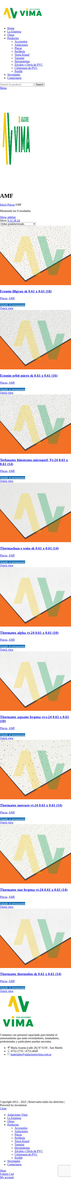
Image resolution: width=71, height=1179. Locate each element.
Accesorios (21, 41)
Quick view (6, 308)
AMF (12, 298)
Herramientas (22, 61)
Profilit (18, 71)
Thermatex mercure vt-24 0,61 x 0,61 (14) (31, 805)
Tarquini (19, 58)
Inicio (3, 204)
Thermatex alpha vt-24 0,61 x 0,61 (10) (29, 633)
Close (3, 1108)
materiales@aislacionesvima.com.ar (31, 1054)
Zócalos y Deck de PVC (29, 64)
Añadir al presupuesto (12, 304)
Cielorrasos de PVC (26, 68)
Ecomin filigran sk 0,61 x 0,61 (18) (26, 291)
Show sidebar (8, 217)
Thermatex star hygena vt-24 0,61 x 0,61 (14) (33, 890)
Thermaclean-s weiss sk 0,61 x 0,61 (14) (29, 548)
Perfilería (20, 51)
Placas (18, 48)
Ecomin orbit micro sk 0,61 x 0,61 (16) (28, 375)
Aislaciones (21, 44)
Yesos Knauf (22, 54)
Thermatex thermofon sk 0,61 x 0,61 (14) (30, 974)
